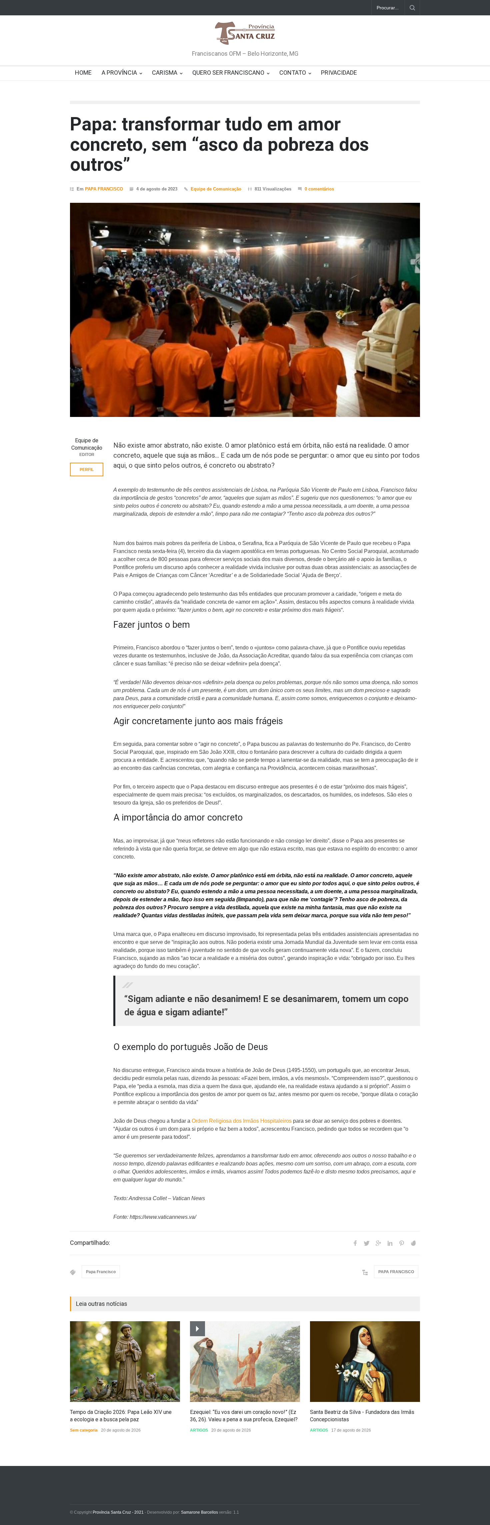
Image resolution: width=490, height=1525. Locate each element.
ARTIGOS (199, 1430)
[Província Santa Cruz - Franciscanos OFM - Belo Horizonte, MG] (245, 33)
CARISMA (164, 72)
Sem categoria (84, 1430)
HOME (83, 72)
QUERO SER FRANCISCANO (228, 72)
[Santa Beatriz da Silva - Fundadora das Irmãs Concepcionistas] (365, 1361)
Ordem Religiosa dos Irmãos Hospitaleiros (242, 1121)
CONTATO (292, 72)
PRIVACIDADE (339, 72)
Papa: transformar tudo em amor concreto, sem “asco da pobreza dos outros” (219, 144)
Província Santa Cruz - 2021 (118, 1512)
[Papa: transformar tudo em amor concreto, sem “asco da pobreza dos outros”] (245, 310)
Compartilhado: (90, 1243)
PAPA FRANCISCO (104, 188)
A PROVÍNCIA (119, 72)
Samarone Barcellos (199, 1512)
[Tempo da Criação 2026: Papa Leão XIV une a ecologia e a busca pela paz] (125, 1361)
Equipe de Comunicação (216, 188)
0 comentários (319, 188)
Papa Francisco (101, 1271)
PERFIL (87, 469)
